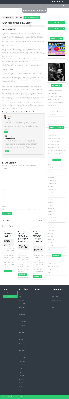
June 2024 (50, 199)
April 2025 (50, 167)
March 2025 (51, 171)
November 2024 (52, 183)
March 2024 (51, 208)
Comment (5, 168)
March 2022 (51, 239)
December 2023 (52, 217)
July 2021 (50, 242)
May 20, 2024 (23, 245)
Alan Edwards (17, 25)
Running (50, 269)
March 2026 (51, 164)
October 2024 (51, 186)
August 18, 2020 (7, 25)
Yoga (49, 272)
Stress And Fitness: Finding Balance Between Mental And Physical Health (55, 111)
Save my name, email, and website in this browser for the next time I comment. (22, 209)
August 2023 (51, 230)
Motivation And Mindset (53, 266)
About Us (11, 6)
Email (4, 198)
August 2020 (51, 249)
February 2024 (51, 211)
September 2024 (52, 189)
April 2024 (50, 205)
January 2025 (51, 177)
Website (4, 206)
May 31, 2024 (38, 246)
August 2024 (51, 192)
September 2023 (52, 227)
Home (6, 6)
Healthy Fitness (18, 6)
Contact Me (26, 6)
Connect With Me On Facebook (37, 6)
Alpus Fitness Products (34, 10)
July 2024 (50, 195)
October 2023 (51, 224)
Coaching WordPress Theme (10, 396)
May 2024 (50, 202)
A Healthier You (55, 144)
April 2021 (50, 245)
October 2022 (51, 236)
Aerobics (50, 260)
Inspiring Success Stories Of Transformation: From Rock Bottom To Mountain (23, 236)
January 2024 (51, 214)
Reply (6, 131)
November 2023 (52, 220)
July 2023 (50, 233)
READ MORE (8, 271)
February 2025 (51, 174)
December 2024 (52, 180)
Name (4, 190)
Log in (36, 293)
